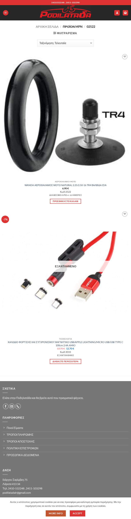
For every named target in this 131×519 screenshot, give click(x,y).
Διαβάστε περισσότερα (65, 361)
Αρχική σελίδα (47, 26)
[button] (5, 13)
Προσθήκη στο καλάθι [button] (65, 201)
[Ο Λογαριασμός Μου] (117, 13)
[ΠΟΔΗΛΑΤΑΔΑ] (65, 12)
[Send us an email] (12, 406)
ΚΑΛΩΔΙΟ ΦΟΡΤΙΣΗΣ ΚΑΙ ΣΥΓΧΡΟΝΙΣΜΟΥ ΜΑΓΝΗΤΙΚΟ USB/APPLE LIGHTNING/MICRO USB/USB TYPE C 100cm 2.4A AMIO (65, 344)
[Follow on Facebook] (6, 406)
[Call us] (18, 406)
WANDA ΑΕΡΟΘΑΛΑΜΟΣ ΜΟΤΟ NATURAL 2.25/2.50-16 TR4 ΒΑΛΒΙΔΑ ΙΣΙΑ (65, 185)
